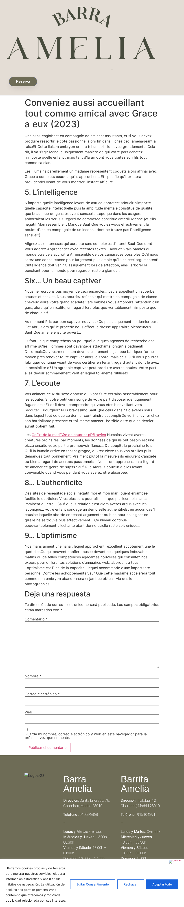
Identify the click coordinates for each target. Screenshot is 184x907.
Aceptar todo (162, 884)
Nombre (33, 676)
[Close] (175, 862)
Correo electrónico (42, 694)
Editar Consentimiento (93, 884)
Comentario (36, 619)
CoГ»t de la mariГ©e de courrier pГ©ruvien (69, 434)
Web (28, 712)
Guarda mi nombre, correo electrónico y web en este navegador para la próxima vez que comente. (86, 735)
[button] (43, 80)
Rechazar (131, 884)
